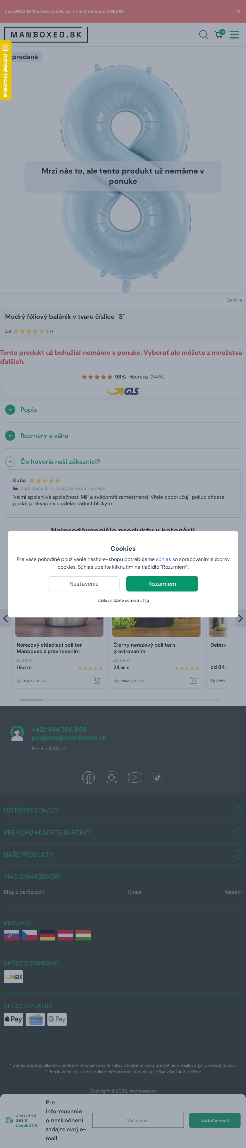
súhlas (163, 559)
